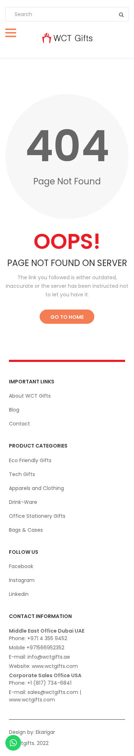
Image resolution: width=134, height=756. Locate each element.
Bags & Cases (26, 529)
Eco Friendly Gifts (30, 460)
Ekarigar (45, 732)
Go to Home (67, 317)
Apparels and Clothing (36, 488)
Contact (19, 423)
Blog (14, 409)
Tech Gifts (22, 474)
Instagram (22, 580)
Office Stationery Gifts (37, 516)
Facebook (21, 566)
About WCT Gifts (30, 395)
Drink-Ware (23, 502)
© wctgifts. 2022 (28, 743)
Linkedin (19, 594)
